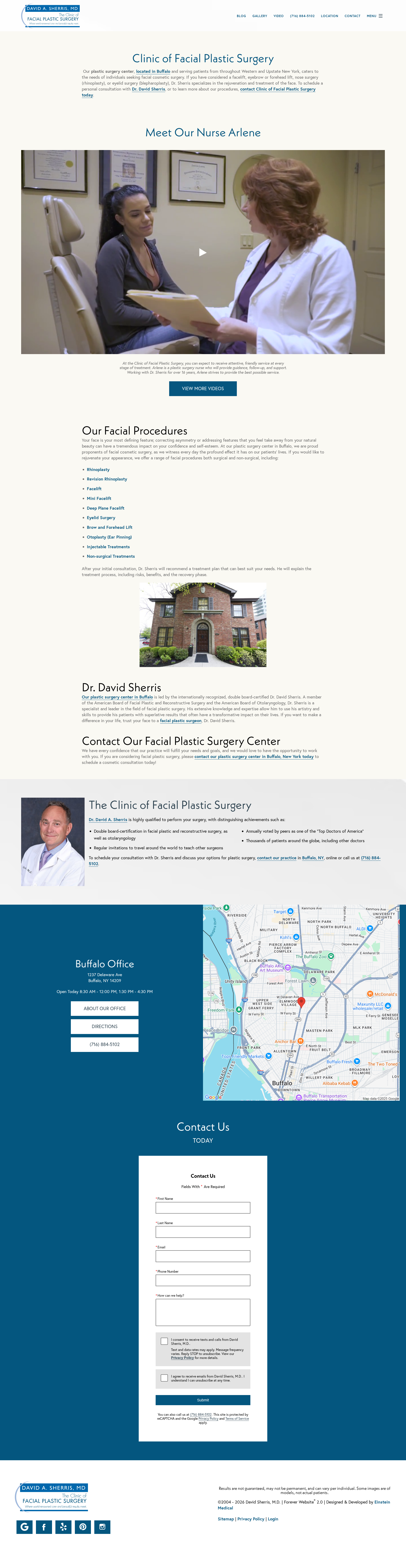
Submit (203, 1400)
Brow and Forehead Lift (109, 527)
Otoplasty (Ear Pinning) (109, 537)
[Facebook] (44, 1527)
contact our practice (276, 858)
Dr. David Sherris (148, 89)
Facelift (94, 488)
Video (279, 16)
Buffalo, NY (313, 858)
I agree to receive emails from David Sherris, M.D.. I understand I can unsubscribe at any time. (207, 1378)
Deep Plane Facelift (105, 508)
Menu (371, 16)
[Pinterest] (83, 1527)
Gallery (259, 16)
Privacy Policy (182, 1358)
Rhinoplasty (98, 469)
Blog (241, 16)
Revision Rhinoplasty (107, 479)
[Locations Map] (301, 1002)
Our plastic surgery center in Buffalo (117, 697)
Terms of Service (237, 1418)
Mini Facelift (99, 498)
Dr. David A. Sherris (108, 819)
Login (273, 1519)
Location (329, 16)
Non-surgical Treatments (111, 556)
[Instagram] (102, 1527)
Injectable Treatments (108, 546)
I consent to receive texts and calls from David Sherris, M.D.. (207, 1349)
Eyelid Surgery (101, 517)
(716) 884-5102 (201, 1414)
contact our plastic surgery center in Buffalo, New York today (254, 756)
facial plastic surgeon (181, 720)
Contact (353, 16)
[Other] (24, 1527)
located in (153, 71)
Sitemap (226, 1519)
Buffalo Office (104, 963)
